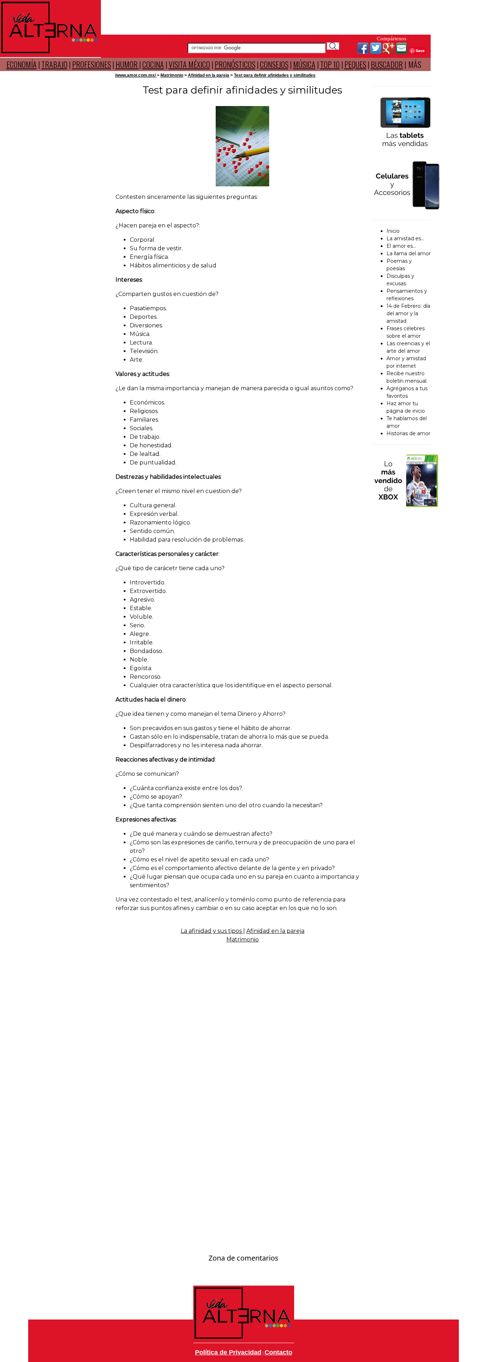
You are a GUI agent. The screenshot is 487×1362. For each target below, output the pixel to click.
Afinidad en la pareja (208, 75)
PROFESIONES (91, 64)
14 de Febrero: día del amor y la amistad (408, 313)
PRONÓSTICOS (235, 64)
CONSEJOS (274, 64)
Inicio (393, 231)
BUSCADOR (387, 64)
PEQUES (355, 64)
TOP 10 (330, 64)
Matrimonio (171, 75)
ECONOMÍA (21, 64)
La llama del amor (408, 253)
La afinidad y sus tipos (212, 931)
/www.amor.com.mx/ (136, 75)
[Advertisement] (266, 16)
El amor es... (401, 246)
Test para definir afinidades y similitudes (275, 75)
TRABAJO (54, 64)
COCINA (153, 64)
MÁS (414, 64)
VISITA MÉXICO (189, 64)
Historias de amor (408, 433)
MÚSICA (304, 64)
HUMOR (127, 64)
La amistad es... (405, 238)
